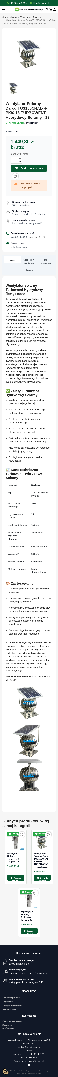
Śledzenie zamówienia (12, 1022)
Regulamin (8, 1002)
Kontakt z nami (9, 1010)
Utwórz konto (8, 1028)
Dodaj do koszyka (29, 168)
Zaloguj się (7, 1025)
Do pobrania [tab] (46, 261)
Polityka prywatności (12, 1006)
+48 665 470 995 (28, 237)
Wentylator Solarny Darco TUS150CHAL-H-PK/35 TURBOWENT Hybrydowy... (41, 860)
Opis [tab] (12, 260)
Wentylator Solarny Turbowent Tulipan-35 (27, 916)
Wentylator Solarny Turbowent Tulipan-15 (13, 857)
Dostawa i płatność (11, 998)
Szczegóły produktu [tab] (28, 261)
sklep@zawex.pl (19, 247)
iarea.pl (38, 1073)
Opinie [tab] (29, 270)
